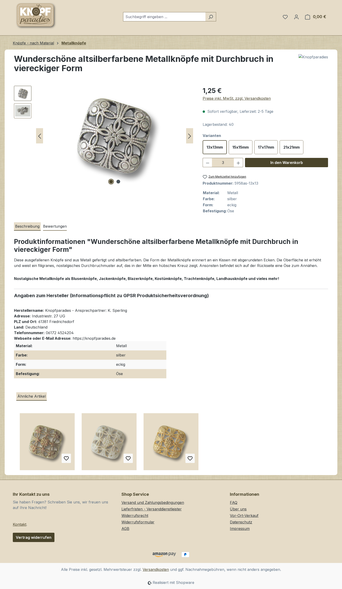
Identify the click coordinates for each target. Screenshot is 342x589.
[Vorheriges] (39, 135)
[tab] (27, 226)
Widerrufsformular (137, 522)
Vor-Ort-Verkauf (244, 515)
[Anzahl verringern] (207, 162)
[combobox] (164, 16)
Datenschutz (241, 522)
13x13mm (215, 147)
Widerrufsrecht (134, 515)
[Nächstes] (189, 135)
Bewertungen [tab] (55, 226)
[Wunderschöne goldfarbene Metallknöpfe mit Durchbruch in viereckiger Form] (171, 443)
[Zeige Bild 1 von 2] (111, 181)
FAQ (233, 502)
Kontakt (19, 524)
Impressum (240, 528)
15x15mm (240, 147)
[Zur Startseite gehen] (36, 16)
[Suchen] (210, 16)
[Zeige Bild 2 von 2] (118, 181)
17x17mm (266, 147)
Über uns (238, 509)
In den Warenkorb (286, 162)
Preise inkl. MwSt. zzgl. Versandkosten (237, 98)
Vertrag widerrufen (33, 537)
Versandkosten (156, 569)
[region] (103, 136)
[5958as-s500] (115, 136)
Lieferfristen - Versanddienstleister (151, 509)
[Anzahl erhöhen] (238, 162)
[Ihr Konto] (296, 16)
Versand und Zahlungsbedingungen (152, 502)
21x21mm (291, 147)
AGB (125, 528)
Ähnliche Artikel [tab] (31, 396)
